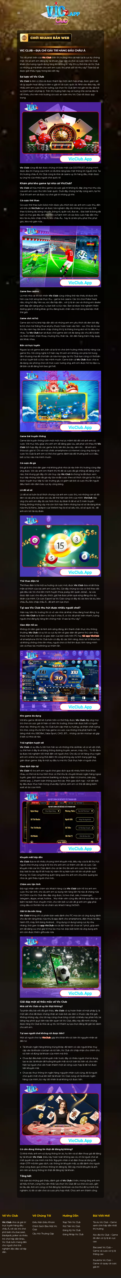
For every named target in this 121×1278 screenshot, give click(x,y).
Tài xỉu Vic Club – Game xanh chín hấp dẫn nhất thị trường (105, 1225)
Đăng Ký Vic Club (72, 1230)
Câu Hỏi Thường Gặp (43, 1233)
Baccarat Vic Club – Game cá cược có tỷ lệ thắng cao (104, 1250)
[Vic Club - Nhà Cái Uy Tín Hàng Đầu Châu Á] (60, 13)
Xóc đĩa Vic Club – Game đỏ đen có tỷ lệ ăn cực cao (105, 1238)
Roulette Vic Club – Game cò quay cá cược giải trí (105, 1263)
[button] (18, 12)
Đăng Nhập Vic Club (73, 1234)
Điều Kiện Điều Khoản (43, 1222)
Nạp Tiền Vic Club (72, 1222)
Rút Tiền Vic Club (71, 1226)
